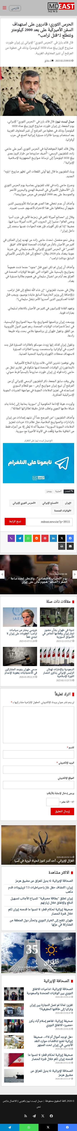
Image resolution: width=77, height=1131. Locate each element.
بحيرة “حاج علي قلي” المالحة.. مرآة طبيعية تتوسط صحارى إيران (43, 859)
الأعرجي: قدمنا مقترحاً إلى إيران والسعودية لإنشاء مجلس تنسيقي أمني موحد (41, 580)
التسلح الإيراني (49, 503)
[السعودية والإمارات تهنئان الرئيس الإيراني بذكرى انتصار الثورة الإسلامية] (57, 656)
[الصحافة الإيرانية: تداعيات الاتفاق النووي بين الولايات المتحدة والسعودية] (14, 994)
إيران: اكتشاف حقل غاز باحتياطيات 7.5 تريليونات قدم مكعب (40, 890)
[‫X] (61, 538)
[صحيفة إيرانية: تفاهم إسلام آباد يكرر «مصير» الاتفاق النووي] (14, 1026)
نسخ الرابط (15, 521)
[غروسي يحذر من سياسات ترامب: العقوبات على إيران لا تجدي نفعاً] (20, 617)
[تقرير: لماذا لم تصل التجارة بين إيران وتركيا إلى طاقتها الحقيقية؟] (14, 1010)
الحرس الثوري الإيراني (23, 503)
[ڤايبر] (11, 538)
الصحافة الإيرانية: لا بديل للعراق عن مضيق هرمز (44, 881)
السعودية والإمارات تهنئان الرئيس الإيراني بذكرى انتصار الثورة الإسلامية (58, 673)
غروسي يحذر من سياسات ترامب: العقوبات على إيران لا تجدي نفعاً (22, 634)
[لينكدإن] (53, 538)
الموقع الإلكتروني (66, 778)
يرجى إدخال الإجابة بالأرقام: (60, 793)
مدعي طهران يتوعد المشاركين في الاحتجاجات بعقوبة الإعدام (21, 671)
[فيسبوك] (70, 538)
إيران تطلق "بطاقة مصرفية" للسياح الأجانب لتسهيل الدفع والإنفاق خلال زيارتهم (42, 901)
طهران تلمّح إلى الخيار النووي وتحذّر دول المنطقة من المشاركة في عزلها (41, 923)
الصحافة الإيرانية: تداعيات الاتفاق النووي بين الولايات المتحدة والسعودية (50, 991)
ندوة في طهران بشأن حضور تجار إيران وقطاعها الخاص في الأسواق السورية (58, 634)
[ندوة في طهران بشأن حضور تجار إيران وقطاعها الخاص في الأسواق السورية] (57, 617)
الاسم (70, 747)
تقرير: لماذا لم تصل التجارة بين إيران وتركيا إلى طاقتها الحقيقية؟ (51, 1007)
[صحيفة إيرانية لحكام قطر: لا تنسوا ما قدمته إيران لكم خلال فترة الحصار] (14, 1060)
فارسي (15, 8)
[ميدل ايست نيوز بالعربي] (61, 8)
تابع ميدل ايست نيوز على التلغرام (38, 441)
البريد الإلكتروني (65, 763)
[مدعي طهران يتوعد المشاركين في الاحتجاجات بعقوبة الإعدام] (20, 656)
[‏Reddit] (36, 538)
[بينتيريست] (45, 538)
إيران (67, 503)
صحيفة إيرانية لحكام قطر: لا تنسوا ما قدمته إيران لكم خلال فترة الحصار (40, 912)
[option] (38, 574)
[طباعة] (61, 546)
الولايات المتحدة (62, 511)
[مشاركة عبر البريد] (70, 546)
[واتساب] (28, 538)
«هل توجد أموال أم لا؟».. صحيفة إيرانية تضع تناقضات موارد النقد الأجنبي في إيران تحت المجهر (53, 1041)
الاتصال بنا (12, 1101)
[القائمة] (4, 9)
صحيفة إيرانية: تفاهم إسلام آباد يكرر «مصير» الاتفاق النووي (51, 1023)
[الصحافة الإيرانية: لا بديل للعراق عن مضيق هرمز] (14, 1076)
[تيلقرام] (19, 538)
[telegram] (38, 463)
